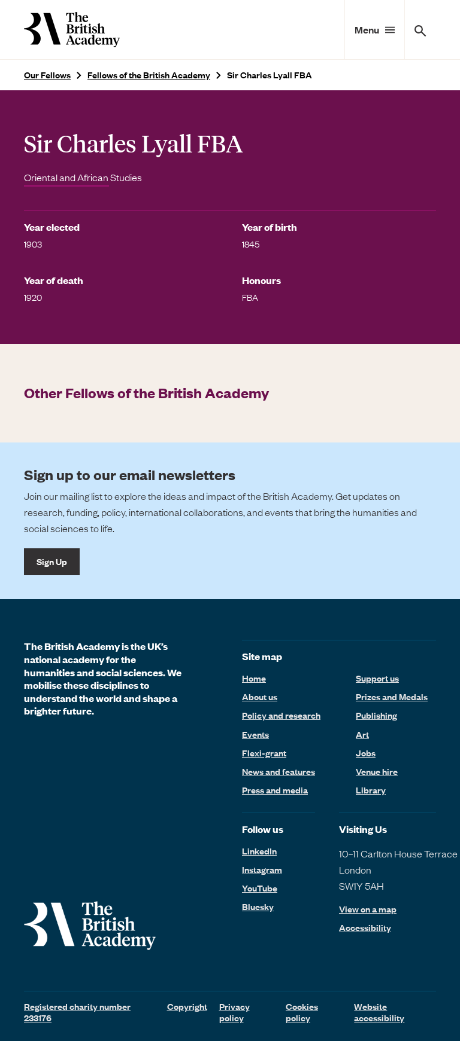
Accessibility (365, 927)
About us (259, 697)
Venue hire (377, 771)
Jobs (366, 753)
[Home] (72, 29)
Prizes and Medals (392, 697)
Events (255, 734)
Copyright (187, 1006)
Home (254, 678)
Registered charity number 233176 (77, 1012)
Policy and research (281, 715)
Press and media (275, 790)
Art (362, 734)
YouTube (259, 888)
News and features (278, 771)
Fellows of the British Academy (148, 75)
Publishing (376, 715)
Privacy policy (234, 1012)
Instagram (262, 869)
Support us (377, 678)
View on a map (368, 909)
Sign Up (52, 561)
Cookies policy (302, 1012)
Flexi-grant (264, 753)
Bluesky (258, 906)
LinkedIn (259, 851)
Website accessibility (379, 1012)
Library (371, 790)
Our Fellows (47, 75)
